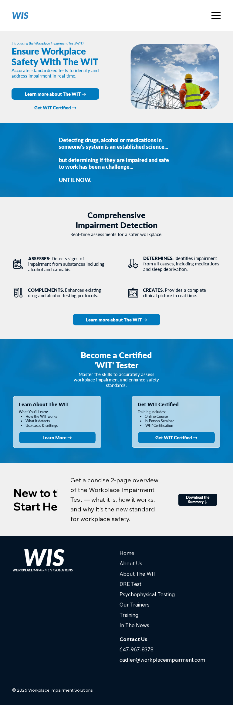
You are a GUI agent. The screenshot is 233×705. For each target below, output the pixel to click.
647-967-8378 (137, 649)
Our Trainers (135, 604)
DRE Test (130, 584)
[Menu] (216, 15)
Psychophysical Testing (147, 594)
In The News (134, 625)
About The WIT (138, 573)
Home (127, 553)
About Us (131, 563)
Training (129, 615)
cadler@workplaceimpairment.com (162, 660)
